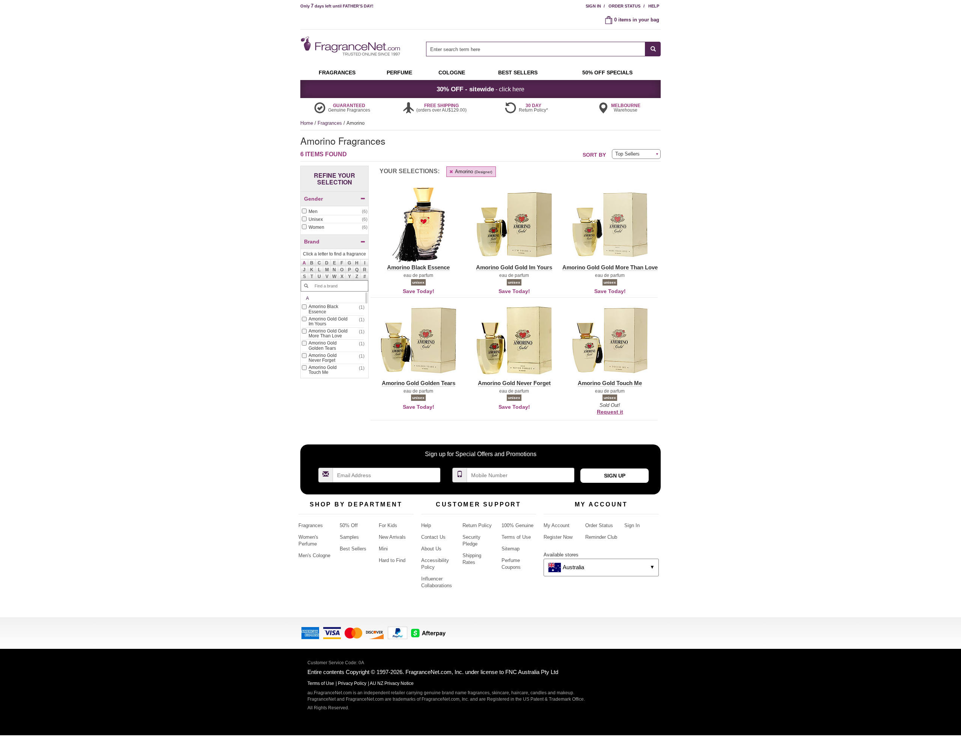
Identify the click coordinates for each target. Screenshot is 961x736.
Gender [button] (313, 199)
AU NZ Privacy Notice (392, 683)
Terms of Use (516, 537)
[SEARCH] (653, 49)
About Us (431, 549)
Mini (383, 549)
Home (306, 123)
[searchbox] (535, 49)
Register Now (558, 537)
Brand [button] (311, 242)
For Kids (388, 525)
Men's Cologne (314, 555)
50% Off (349, 525)
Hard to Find (392, 560)
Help (653, 6)
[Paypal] (397, 632)
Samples (349, 537)
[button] (304, 263)
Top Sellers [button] (627, 154)
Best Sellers (353, 549)
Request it (610, 412)
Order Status (624, 6)
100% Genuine (517, 525)
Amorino (473, 171)
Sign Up (614, 476)
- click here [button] (480, 89)
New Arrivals (392, 537)
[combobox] (543, 49)
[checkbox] (334, 212)
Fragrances (330, 123)
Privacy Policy (352, 683)
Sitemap (511, 549)
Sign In (593, 6)
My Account (556, 525)
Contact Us (433, 537)
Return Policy (477, 525)
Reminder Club (601, 537)
